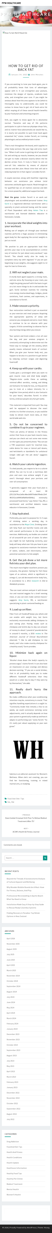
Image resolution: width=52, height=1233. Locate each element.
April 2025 (11, 965)
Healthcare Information (17, 1168)
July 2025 (10, 954)
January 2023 (12, 1087)
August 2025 (12, 949)
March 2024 (11, 1018)
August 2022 (12, 1114)
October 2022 (12, 1103)
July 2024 (10, 997)
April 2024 (11, 1013)
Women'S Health (14, 1194)
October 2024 (12, 981)
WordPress (31, 1228)
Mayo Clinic (29, 524)
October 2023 (12, 1045)
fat (8, 802)
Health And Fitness (14, 1152)
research (35, 581)
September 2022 (13, 1108)
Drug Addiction (13, 1141)
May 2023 (10, 1066)
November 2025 (13, 944)
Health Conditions (14, 1157)
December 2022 (13, 1092)
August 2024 (12, 991)
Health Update (13, 1163)
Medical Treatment (14, 1184)
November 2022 (13, 1098)
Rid (12, 802)
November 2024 (13, 975)
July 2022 (10, 1119)
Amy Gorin (23, 600)
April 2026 (11, 938)
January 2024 (12, 1029)
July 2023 (10, 1061)
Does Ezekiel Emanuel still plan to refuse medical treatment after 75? (26, 818)
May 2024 (10, 1007)
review (38, 633)
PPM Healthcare (11, 2)
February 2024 (12, 1023)
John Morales (36, 75)
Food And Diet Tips (15, 798)
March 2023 (11, 1077)
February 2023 (12, 1082)
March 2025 (11, 970)
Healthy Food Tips (14, 1173)
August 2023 (12, 1055)
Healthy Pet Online (15, 1179)
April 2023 (11, 1071)
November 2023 (13, 1039)
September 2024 (13, 986)
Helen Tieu (38, 210)
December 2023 (13, 1034)
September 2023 (13, 1050)
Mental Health (13, 1189)
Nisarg (47, 1228)
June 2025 (11, 960)
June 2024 (11, 1002)
